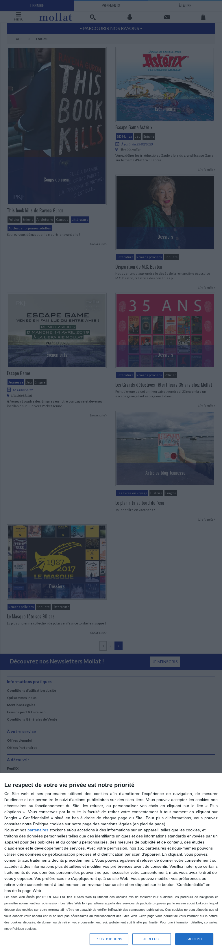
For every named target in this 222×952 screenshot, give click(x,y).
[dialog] (111, 862)
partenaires (37, 830)
